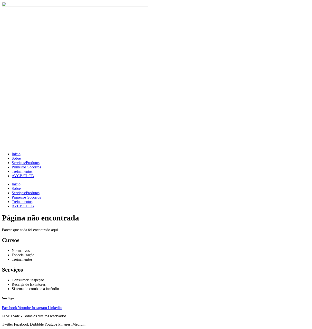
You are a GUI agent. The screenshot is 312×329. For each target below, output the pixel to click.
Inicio (16, 154)
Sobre (16, 158)
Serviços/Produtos (25, 163)
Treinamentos (22, 171)
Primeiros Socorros (26, 167)
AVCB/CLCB (23, 176)
